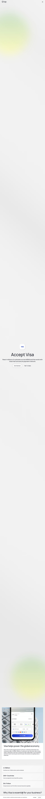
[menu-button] (42, 1)
